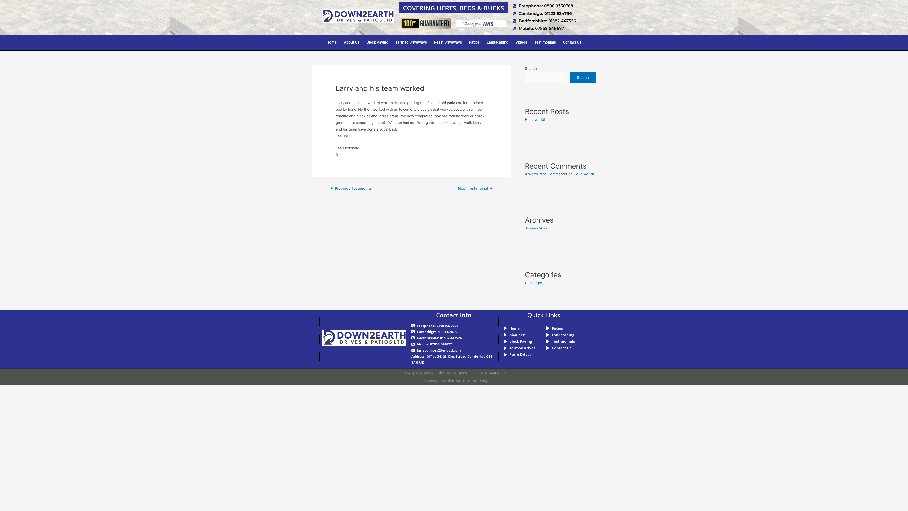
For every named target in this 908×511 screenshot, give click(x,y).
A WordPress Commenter (546, 174)
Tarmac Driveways (411, 42)
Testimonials (545, 42)
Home (332, 42)
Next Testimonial (475, 188)
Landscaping (497, 42)
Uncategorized (537, 283)
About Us (351, 42)
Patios (474, 42)
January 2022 (536, 228)
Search (531, 68)
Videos (521, 42)
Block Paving (377, 42)
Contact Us (572, 42)
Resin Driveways (448, 42)
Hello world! (535, 119)
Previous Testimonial (351, 188)
